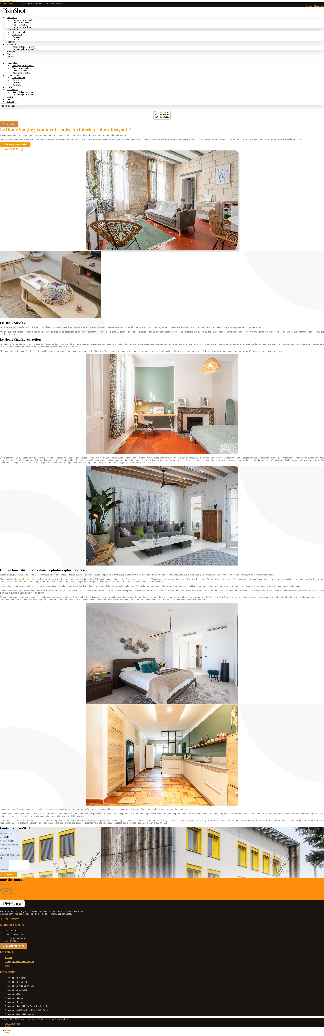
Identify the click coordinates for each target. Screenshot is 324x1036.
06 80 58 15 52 (7, 3)
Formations (12, 44)
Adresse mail (6, 841)
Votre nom (5, 833)
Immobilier (12, 17)
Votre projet (5, 849)
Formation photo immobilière (25, 49)
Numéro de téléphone (10, 845)
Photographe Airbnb (21, 27)
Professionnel (13, 29)
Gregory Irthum (61, 1019)
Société (3, 837)
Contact (10, 56)
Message (4, 869)
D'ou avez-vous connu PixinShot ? (15, 855)
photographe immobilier (24, 579)
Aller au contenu (7, 1)
